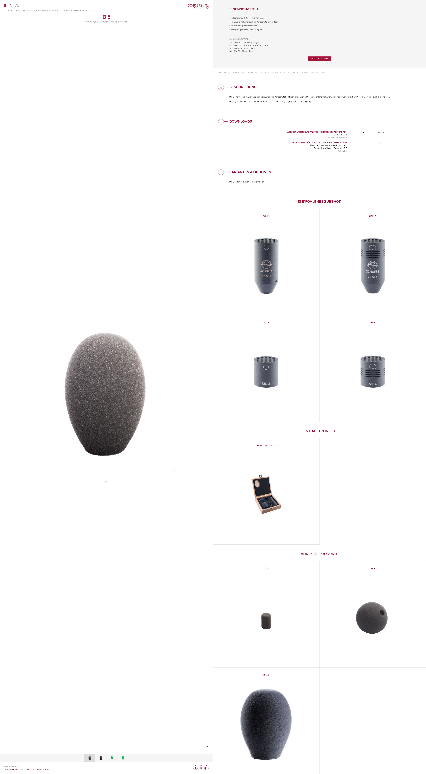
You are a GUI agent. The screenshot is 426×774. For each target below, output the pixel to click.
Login (46, 769)
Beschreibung (238, 73)
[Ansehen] (379, 132)
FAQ (7, 769)
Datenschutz (37, 769)
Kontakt (14, 769)
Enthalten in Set (300, 73)
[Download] (382, 132)
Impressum (24, 769)
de (16, 5)
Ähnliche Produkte (319, 73)
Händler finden (319, 58)
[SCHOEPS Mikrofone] (198, 6)
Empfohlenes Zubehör (281, 73)
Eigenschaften (223, 73)
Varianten (264, 73)
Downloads (252, 73)
